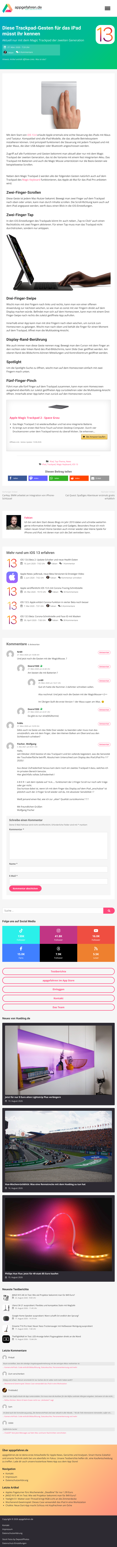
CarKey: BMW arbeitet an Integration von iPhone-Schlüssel (28, 497)
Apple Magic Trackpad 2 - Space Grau (35, 418)
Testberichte (58, 971)
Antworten (104, 652)
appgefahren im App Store (58, 980)
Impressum (11, 1477)
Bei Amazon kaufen (95, 436)
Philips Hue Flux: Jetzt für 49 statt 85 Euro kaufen (31, 1273)
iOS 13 (75, 464)
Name (13, 863)
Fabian (10, 52)
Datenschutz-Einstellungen (14, 1543)
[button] (17, 478)
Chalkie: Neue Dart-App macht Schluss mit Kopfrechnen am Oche (39, 1505)
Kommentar (16, 829)
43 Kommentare (71, 591)
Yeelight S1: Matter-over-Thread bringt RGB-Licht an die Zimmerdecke (41, 1498)
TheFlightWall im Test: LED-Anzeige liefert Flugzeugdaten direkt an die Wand (46, 1336)
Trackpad (51, 464)
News (68, 461)
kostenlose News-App (46, 1461)
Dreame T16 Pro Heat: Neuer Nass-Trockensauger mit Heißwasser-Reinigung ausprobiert (52, 1326)
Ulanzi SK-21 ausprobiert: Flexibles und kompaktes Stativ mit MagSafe (43, 1305)
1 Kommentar (68, 563)
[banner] (22, 8)
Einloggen (58, 989)
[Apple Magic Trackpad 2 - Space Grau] (58, 407)
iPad (52, 461)
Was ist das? (40, 59)
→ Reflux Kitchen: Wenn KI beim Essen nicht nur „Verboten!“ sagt (28, 1400)
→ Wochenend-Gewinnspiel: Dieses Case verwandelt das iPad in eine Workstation (34, 1384)
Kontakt (59, 998)
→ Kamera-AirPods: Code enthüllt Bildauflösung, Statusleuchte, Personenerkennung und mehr (39, 1367)
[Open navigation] (107, 8)
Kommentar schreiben (71, 577)
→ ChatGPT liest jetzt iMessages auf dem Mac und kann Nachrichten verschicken (34, 1433)
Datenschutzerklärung (17, 1480)
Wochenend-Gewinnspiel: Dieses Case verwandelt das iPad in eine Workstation (46, 1502)
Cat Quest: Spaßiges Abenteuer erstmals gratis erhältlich (90, 497)
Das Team (58, 1007)
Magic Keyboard (31, 179)
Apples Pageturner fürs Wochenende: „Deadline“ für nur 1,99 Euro (39, 1492)
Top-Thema (60, 461)
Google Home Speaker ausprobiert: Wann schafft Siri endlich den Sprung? (45, 1316)
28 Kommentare (70, 620)
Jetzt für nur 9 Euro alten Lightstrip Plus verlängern (33, 1097)
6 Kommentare (26, 52)
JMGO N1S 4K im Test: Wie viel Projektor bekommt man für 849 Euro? (43, 1295)
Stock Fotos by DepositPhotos (15, 1539)
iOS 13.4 (32, 135)
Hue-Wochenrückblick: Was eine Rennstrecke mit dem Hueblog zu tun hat (45, 1184)
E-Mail (13, 876)
